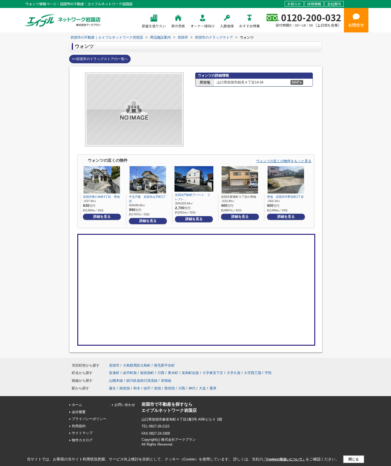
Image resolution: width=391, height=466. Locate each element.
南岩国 (124, 388)
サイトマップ (82, 433)
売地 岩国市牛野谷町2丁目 (285, 196)
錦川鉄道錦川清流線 (141, 381)
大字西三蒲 (252, 373)
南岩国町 (147, 373)
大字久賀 (233, 373)
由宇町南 (130, 373)
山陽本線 (116, 381)
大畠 (202, 388)
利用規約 (79, 426)
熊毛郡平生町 (164, 365)
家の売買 (178, 25)
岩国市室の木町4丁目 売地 (101, 196)
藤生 (112, 388)
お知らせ (294, 3)
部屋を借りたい (154, 25)
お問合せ (356, 25)
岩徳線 (166, 381)
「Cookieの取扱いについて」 (284, 459)
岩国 (157, 388)
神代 (192, 388)
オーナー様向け (202, 25)
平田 (268, 373)
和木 (136, 388)
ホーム (77, 405)
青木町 (173, 373)
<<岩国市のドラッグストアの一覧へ (100, 59)
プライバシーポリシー (89, 419)
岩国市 (114, 365)
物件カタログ (82, 440)
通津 (212, 388)
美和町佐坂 (190, 373)
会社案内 (334, 3)
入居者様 (227, 25)
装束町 (114, 373)
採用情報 (314, 3)
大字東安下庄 (212, 373)
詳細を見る (102, 217)
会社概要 (79, 412)
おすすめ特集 (249, 25)
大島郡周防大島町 (137, 365)
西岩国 (169, 388)
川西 (160, 373)
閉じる (353, 459)
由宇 (147, 388)
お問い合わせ (124, 405)
